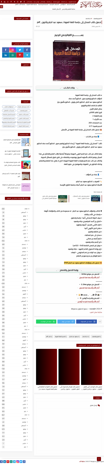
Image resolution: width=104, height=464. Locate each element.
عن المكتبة (49, 2)
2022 (26, 368)
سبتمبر (24, 251)
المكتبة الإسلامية (43, 4)
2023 (26, 329)
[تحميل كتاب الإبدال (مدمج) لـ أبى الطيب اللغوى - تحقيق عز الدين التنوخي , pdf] (68, 367)
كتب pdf (48, 336)
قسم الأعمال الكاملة (9, 114)
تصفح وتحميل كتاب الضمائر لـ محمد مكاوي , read (81, 197)
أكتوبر (24, 294)
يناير (25, 237)
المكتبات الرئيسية (54, 4)
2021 (26, 415)
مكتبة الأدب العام (20, 4)
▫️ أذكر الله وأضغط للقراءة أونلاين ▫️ (88, 301)
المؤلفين (63, 4)
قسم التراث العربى (24, 118)
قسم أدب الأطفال (9, 110)
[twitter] (21, 1)
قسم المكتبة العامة (9, 126)
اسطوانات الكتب (8, 106)
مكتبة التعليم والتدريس (68, 9)
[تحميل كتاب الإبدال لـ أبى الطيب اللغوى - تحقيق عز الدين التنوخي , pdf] (91, 367)
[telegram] (14, 1)
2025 (26, 241)
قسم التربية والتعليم (9, 118)
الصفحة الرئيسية (72, 2)
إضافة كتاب (29, 2)
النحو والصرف (97, 18)
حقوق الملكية (56, 2)
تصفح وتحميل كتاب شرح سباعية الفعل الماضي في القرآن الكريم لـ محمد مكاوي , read (48, 197)
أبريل (24, 226)
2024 (26, 283)
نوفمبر (24, 248)
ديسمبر (24, 244)
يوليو (24, 216)
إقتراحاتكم (43, 2)
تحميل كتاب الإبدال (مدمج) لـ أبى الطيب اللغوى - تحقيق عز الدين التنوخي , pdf (69, 388)
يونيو (24, 219)
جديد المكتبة (64, 2)
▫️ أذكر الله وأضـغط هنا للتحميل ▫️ (89, 277)
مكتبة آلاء (82, 461)
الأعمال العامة (56, 9)
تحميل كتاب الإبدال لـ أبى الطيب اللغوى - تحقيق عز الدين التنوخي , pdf (91, 388)
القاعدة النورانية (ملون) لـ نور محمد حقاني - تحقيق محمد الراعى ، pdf (12, 154)
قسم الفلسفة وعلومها (9, 122)
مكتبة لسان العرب (96, 312)
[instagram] (17, 1)
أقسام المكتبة (71, 4)
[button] (86, 322)
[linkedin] (4, 1)
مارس (24, 230)
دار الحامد (88, 18)
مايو (24, 223)
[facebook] (24, 1)
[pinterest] (11, 1)
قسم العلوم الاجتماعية (23, 122)
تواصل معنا (36, 2)
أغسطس (23, 212)
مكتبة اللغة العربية (31, 4)
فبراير (24, 233)
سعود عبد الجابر (73, 336)
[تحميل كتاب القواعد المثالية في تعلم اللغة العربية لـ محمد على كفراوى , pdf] (46, 367)
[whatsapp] (7, 1)
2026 (26, 209)
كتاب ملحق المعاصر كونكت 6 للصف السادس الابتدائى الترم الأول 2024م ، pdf (12, 165)
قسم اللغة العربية (60, 336)
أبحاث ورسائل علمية (23, 106)
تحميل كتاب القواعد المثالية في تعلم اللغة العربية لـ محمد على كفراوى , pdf (47, 388)
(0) (37, 26)
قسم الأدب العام (23, 114)
